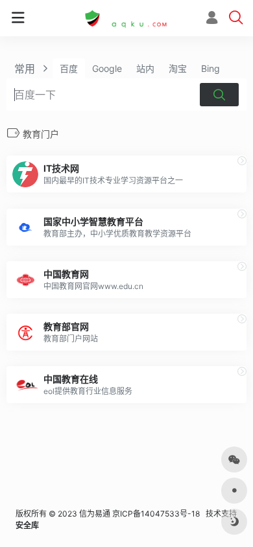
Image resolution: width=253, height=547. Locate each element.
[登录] (212, 19)
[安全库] (126, 18)
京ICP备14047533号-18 (156, 513)
